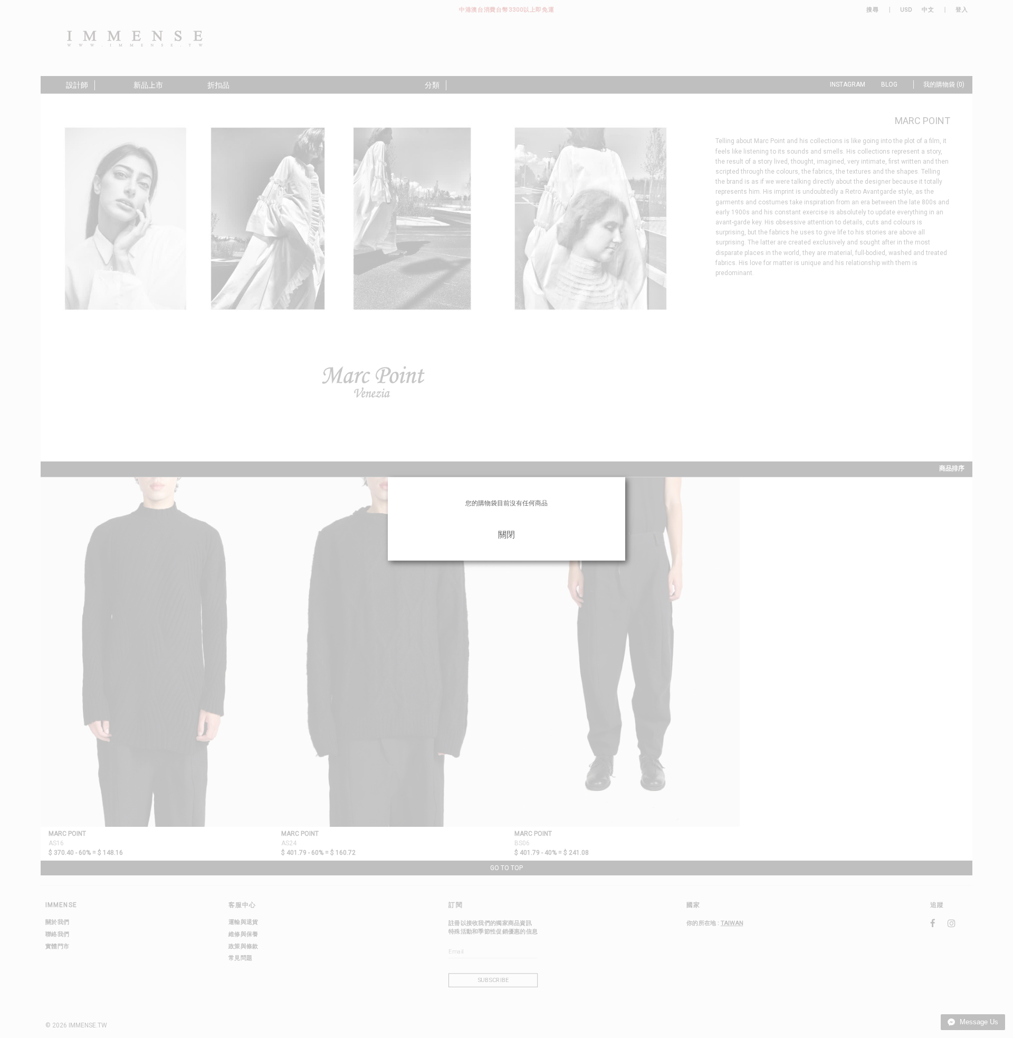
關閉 (506, 535)
